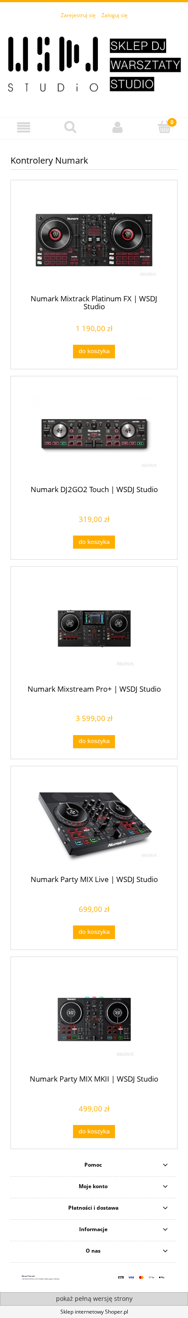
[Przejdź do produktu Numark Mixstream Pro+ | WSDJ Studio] (94, 628)
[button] (23, 127)
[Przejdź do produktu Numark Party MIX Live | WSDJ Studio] (94, 823)
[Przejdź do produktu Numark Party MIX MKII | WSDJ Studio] (94, 1018)
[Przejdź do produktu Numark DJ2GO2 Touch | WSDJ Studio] (94, 433)
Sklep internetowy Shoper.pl (94, 1311)
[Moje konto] (117, 127)
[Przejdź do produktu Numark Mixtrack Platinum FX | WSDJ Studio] (94, 240)
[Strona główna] (94, 63)
